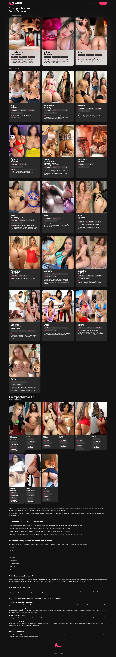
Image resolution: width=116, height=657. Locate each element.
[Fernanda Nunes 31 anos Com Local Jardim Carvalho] (91, 141)
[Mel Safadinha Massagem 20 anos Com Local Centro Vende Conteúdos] (17, 418)
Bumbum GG (80, 438)
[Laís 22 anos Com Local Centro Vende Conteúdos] (50, 470)
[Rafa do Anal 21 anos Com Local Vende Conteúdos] (50, 418)
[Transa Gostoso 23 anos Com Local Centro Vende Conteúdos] (17, 470)
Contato (81, 3)
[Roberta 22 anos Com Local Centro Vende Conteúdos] (99, 418)
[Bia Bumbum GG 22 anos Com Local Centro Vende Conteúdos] (83, 418)
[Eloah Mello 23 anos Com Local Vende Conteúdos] (66, 418)
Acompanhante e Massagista (16, 327)
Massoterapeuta (16, 54)
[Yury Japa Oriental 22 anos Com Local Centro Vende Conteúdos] (33, 470)
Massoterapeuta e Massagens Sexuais (51, 164)
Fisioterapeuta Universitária (82, 218)
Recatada (14, 107)
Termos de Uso (91, 3)
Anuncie (103, 3)
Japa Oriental (30, 490)
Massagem (13, 439)
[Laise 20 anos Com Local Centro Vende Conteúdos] (33, 418)
